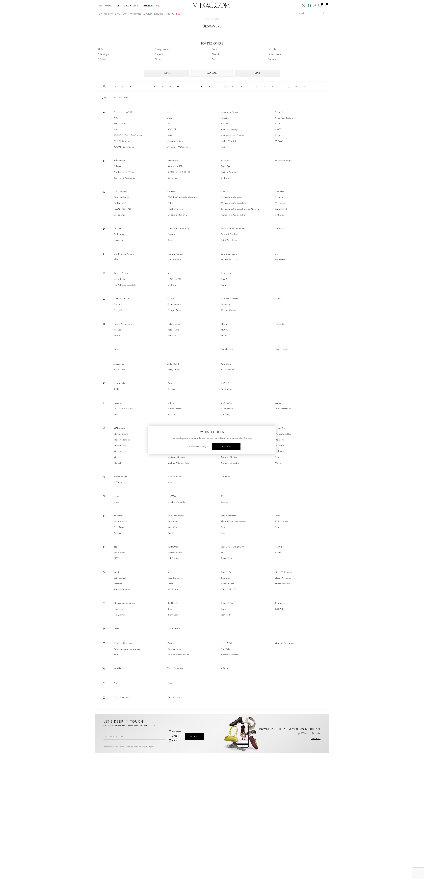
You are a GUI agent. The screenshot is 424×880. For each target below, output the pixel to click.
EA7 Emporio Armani (124, 254)
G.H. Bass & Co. (122, 299)
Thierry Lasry (173, 615)
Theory (170, 609)
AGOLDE (171, 129)
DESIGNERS (148, 6)
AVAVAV (279, 141)
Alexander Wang (229, 112)
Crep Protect (281, 209)
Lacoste (117, 403)
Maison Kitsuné (121, 434)
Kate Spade (119, 383)
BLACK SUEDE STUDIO (178, 172)
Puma (277, 527)
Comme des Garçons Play (233, 215)
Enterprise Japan (229, 254)
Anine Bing (280, 112)
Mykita (278, 463)
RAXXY (117, 558)
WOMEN (109, 6)
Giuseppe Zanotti (229, 299)
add (116, 129)
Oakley (117, 496)
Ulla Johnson (173, 628)
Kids (174, 740)
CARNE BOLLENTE (123, 209)
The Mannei (119, 615)
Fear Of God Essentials (124, 285)
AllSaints (225, 118)
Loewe (278, 403)
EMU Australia (174, 260)
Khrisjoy (171, 389)
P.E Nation (119, 516)
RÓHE (278, 552)
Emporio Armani (175, 254)
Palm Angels (119, 527)
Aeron (170, 112)
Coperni (279, 197)
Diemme (171, 234)
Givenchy (216, 54)
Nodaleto (226, 477)
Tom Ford (225, 615)
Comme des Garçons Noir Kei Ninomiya (240, 209)
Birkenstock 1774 (175, 166)
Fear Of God (120, 279)
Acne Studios (120, 124)
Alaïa (100, 49)
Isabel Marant (228, 349)
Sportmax (225, 578)
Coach (224, 192)
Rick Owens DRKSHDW (232, 547)
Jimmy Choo (173, 370)
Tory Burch (280, 603)
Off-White (172, 496)
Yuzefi (170, 683)
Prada (278, 516)
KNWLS (225, 383)
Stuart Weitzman (283, 578)
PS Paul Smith (281, 521)
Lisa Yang (225, 414)
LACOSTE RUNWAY (123, 409)
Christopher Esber (175, 209)
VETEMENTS (227, 643)
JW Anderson (227, 370)
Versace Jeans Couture (178, 655)
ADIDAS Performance (124, 147)
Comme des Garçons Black (234, 203)
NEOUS (118, 482)
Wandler (118, 668)
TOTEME (279, 609)
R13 (115, 547)
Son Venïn (226, 572)
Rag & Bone (119, 552)
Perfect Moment (228, 516)
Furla (223, 285)
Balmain (102, 59)
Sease (170, 584)
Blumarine (172, 178)
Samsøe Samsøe (122, 589)
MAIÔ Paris (119, 428)
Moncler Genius (229, 457)
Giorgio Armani (175, 310)
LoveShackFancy (283, 409)
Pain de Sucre (120, 521)
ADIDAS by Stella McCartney (128, 135)
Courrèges (280, 203)
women (212, 73)
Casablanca (120, 215)
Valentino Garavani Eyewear (127, 649)
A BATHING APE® (123, 112)
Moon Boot (280, 428)
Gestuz (170, 299)
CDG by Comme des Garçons (182, 197)
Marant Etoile (120, 445)
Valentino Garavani (123, 643)
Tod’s (223, 609)
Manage (248, 438)
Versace (272, 59)
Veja (116, 655)
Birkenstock (172, 160)
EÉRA (116, 260)
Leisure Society (174, 409)
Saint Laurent (274, 54)
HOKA (224, 330)
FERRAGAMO (174, 279)
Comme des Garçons (231, 197)
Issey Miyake (281, 349)
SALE (158, 6)
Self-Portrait (172, 589)
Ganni (117, 304)
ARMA (278, 124)
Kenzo (170, 383)
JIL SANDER (119, 370)
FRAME (224, 279)
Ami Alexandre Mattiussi (232, 135)
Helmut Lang (173, 330)
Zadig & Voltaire (121, 697)
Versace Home (174, 649)
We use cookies (212, 432)
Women (176, 731)
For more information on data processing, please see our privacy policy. (129, 746)
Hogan (224, 324)
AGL (169, 124)
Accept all (226, 446)
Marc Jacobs (120, 451)
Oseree (224, 502)
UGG (116, 628)
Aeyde (170, 118)
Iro (168, 349)
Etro (277, 254)
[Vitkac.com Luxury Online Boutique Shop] (211, 4)
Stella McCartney (283, 572)
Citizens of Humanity (177, 215)
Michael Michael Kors (178, 463)
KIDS (119, 6)
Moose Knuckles (283, 434)
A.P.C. (116, 118)
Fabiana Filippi (121, 273)
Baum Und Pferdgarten (124, 178)
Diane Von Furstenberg (178, 228)
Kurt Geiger (226, 389)
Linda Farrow (227, 409)
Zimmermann (173, 697)
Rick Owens (173, 558)
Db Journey (119, 234)
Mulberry (279, 451)
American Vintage (229, 129)
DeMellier (118, 240)
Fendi (214, 49)
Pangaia (118, 533)
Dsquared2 (280, 228)
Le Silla (170, 403)
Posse (223, 533)
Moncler (272, 49)
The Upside (172, 603)
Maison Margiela (122, 440)
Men (174, 736)
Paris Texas (172, 521)
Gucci (214, 59)
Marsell (117, 463)
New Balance (174, 477)
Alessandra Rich (175, 141)
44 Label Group (121, 97)
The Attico (118, 609)
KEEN (116, 389)
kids (257, 73)
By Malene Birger (283, 160)
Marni (116, 457)
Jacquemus (119, 364)
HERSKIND (172, 335)
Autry (277, 135)
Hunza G (279, 324)
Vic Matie (225, 649)
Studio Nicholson (283, 584)
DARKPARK (119, 228)
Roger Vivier (226, 558)
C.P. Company (120, 192)
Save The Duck (174, 578)
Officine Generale (176, 502)
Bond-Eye (225, 166)
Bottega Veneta (162, 49)
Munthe (278, 457)
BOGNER (226, 160)
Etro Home (280, 260)
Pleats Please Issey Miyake (233, 521)
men (167, 73)
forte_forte (226, 273)
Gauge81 (118, 310)
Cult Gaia (280, 215)
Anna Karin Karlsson (284, 118)
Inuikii (116, 349)
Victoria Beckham (229, 655)
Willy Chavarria (175, 668)
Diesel (170, 240)
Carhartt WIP (120, 203)
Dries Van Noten (229, 240)
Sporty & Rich (227, 584)
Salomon (118, 584)
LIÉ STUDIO (226, 403)
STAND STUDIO (229, 589)
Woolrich (225, 668)
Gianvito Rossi (174, 304)
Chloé (157, 59)
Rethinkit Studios (175, 552)
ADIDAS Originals (122, 141)
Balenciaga (103, 54)
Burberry (159, 54)
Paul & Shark (173, 527)
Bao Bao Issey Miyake (124, 172)
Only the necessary (197, 446)
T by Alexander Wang (124, 603)
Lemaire (171, 414)
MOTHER (279, 445)
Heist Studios (173, 324)
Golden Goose (228, 310)
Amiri (223, 147)
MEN (100, 6)
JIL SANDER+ (173, 364)
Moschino (280, 440)
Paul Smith (172, 533)
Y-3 (115, 683)
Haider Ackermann (123, 324)
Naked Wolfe (120, 477)
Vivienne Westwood (284, 643)
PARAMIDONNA (175, 516)
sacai (116, 572)
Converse (279, 192)
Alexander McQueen (177, 147)
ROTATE (278, 547)
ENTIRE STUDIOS (229, 260)
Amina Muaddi (228, 141)
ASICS (278, 129)
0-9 (114, 86)
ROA (223, 552)
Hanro (117, 335)
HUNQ (224, 335)
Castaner (171, 192)
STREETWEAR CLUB (131, 6)
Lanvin (117, 414)
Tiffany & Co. (227, 603)
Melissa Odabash (176, 457)
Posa (223, 527)
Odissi (117, 502)
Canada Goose (121, 197)
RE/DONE (172, 547)
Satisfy (170, 572)
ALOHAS (225, 124)
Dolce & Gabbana (230, 234)
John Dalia (226, 364)
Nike (169, 482)
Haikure (117, 330)
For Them (171, 285)
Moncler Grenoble (230, 463)
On (222, 496)
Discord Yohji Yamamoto (233, 228)
